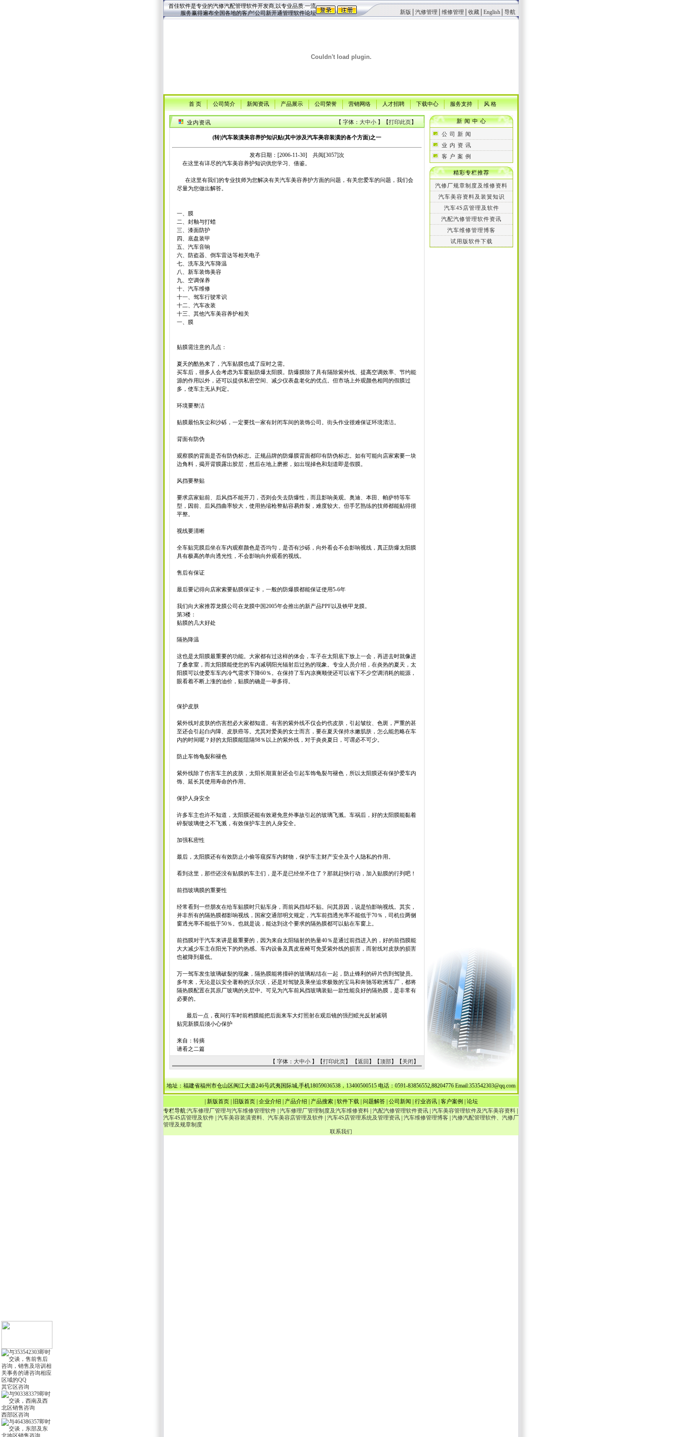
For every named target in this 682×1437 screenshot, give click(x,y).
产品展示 (292, 103)
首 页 (195, 103)
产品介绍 (296, 1101)
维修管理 (453, 12)
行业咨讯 (426, 1101)
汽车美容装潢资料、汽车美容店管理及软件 (270, 1117)
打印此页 (400, 122)
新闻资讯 (258, 103)
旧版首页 (244, 1101)
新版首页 (218, 1101)
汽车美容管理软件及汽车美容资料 (473, 1110)
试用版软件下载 (471, 241)
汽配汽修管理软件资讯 (471, 219)
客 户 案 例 (456, 156)
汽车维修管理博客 (471, 230)
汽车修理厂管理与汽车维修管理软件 (231, 1110)
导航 (509, 12)
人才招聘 (393, 103)
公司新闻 (400, 1101)
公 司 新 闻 (456, 134)
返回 (363, 1061)
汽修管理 (426, 12)
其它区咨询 (15, 1387)
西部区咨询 (15, 1414)
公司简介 (224, 103)
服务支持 (461, 103)
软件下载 (348, 1101)
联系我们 (341, 1131)
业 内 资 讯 (456, 145)
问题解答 (374, 1101)
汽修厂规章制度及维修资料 (471, 185)
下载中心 (427, 103)
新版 (405, 12)
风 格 (490, 103)
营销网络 (359, 103)
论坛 (472, 1101)
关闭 (407, 1061)
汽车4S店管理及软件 (471, 208)
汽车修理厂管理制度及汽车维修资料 (324, 1110)
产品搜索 (322, 1101)
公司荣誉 (326, 103)
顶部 (385, 1061)
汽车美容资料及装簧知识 (471, 197)
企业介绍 (270, 1101)
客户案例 (452, 1101)
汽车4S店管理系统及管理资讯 (363, 1117)
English (491, 12)
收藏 (473, 12)
